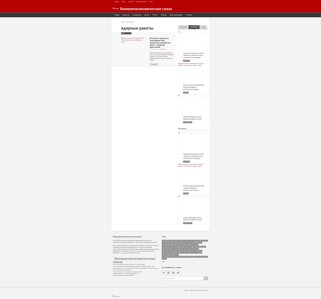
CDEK (172, 252)
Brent (177, 250)
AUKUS (194, 246)
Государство (136, 15)
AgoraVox (164, 244)
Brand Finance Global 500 (168, 250)
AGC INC (200, 242)
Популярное (195, 27)
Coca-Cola (164, 254)
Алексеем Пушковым (166, 53)
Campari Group (166, 252)
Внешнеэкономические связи (146, 9)
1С (201, 240)
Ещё (163, 261)
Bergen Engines (183, 248)
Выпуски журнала (141, 1)
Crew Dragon (204, 256)
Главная (116, 1)
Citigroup (187, 252)
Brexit (181, 250)
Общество (125, 15)
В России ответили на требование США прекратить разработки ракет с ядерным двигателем (160, 42)
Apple (186, 244)
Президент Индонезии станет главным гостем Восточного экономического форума (193, 55)
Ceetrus (177, 252)
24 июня (171, 242)
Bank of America (166, 248)
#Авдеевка (169, 240)
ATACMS (181, 246)
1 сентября (184, 240)
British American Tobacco (191, 250)
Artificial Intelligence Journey (170, 246)
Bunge (200, 250)
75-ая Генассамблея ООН (188, 242)
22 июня (205, 240)
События (189, 15)
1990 (199, 240)
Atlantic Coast (188, 246)
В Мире (116, 15)
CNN (201, 252)
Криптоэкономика (176, 15)
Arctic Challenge (193, 244)
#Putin (164, 240)
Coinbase (171, 254)
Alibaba (170, 244)
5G (174, 242)
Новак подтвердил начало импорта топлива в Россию (192, 118)
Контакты (131, 1)
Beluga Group (175, 248)
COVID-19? (197, 256)
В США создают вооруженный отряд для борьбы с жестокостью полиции (193, 87)
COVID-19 (176, 254)
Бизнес (146, 15)
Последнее (183, 27)
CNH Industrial (194, 252)
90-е (196, 242)
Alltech (182, 244)
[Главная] (116, 8)
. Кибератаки (177, 240)
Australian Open (201, 246)
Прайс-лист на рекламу (196, 290)
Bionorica (191, 248)
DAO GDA (164, 258)
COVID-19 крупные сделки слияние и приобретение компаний (178, 256)
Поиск (151, 1)
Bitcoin (196, 248)
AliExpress (176, 244)
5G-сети (178, 242)
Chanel (181, 252)
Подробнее (154, 64)
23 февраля (165, 242)
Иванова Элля (163, 49)
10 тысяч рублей (192, 240)
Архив (123, 1)
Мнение (164, 15)
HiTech (154, 15)
